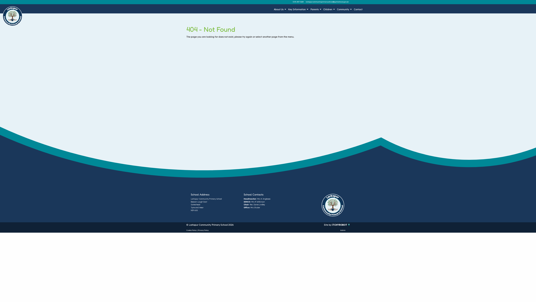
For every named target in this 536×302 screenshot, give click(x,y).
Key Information (297, 9)
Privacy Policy (203, 230)
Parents (314, 9)
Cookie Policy (191, 230)
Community (343, 9)
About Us (278, 9)
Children (327, 9)
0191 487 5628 (298, 2)
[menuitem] (279, 9)
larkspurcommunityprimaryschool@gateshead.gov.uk (327, 2)
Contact (358, 9)
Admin (342, 230)
